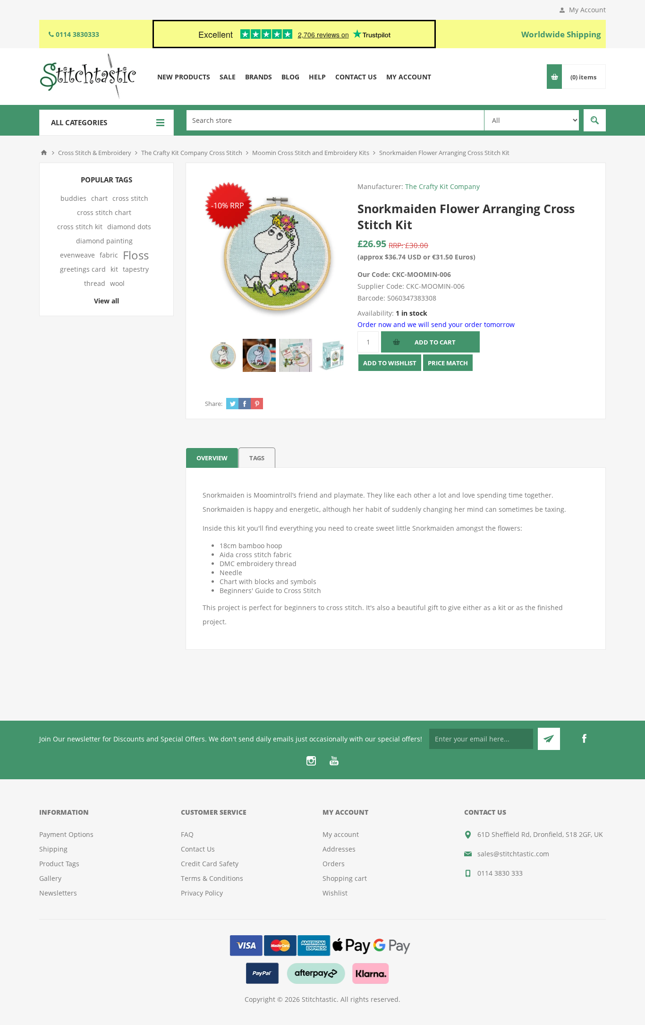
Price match (448, 363)
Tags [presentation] (256, 458)
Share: (213, 403)
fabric (109, 254)
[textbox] (335, 120)
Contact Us (198, 848)
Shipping (53, 848)
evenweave (77, 254)
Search (595, 120)
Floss (136, 255)
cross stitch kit (79, 226)
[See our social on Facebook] (584, 738)
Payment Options (66, 834)
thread (94, 283)
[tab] (212, 458)
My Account (587, 9)
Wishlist (335, 892)
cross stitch (130, 198)
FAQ (187, 834)
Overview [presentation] (212, 458)
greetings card (83, 269)
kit (114, 269)
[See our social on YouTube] (333, 760)
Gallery (50, 878)
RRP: (396, 245)
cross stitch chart (104, 212)
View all (106, 300)
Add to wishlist (389, 363)
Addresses (339, 848)
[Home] (44, 152)
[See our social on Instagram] (311, 760)
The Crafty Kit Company (442, 186)
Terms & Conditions (212, 878)
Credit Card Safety (209, 863)
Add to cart (435, 342)
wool (117, 283)
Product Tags (59, 863)
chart (99, 198)
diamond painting (104, 240)
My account (340, 834)
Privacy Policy (202, 892)
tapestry (136, 269)
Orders (333, 863)
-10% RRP (227, 205)
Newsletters (58, 892)
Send (549, 739)
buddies (73, 198)
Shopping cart (344, 878)
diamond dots (129, 226)
